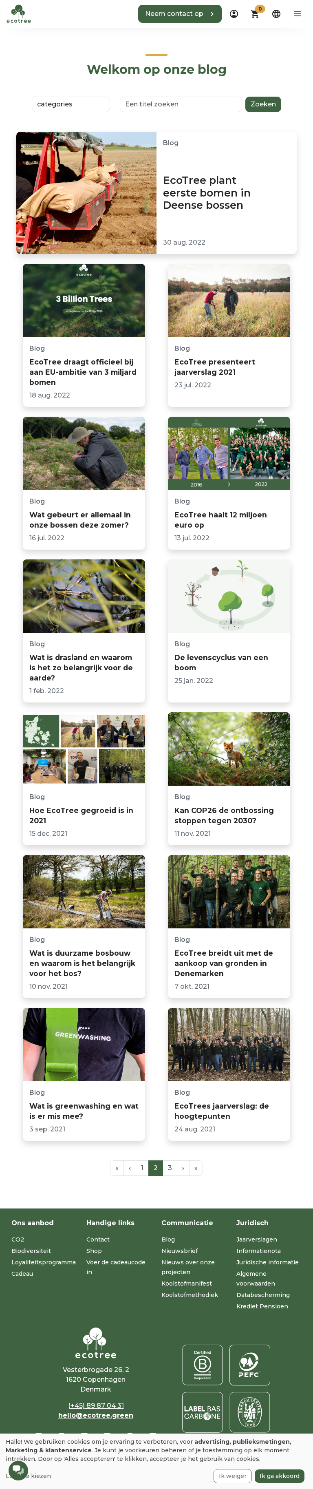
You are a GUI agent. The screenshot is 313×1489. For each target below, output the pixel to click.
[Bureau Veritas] (249, 1412)
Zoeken (263, 104)
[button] (180, 14)
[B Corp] (202, 1365)
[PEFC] (249, 1365)
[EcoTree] (19, 13)
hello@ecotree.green (95, 1415)
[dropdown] (234, 14)
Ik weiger (233, 1476)
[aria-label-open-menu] (297, 14)
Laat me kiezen (28, 1476)
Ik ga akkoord (280, 1476)
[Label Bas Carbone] (202, 1412)
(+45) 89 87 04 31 (96, 1405)
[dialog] (156, 1461)
